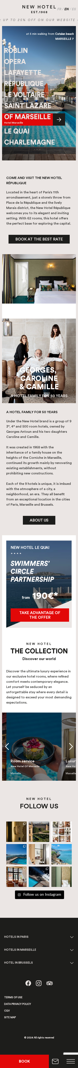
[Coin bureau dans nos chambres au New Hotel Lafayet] (39, 854)
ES (74, 9)
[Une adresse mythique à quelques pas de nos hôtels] (16, 854)
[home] (39, 9)
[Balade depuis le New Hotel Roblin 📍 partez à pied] (39, 832)
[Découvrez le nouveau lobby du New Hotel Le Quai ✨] (16, 877)
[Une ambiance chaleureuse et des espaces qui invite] (61, 832)
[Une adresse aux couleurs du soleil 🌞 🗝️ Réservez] (16, 832)
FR (59, 9)
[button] (7, 746)
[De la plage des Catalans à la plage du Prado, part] (61, 854)
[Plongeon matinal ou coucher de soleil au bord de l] (39, 877)
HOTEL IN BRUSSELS (18, 962)
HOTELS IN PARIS (16, 936)
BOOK (24, 1061)
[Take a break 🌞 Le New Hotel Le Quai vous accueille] (61, 877)
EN (66, 9)
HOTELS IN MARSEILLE (20, 949)
